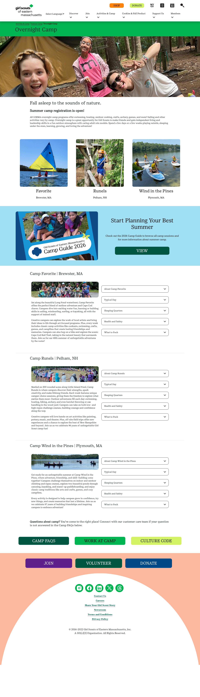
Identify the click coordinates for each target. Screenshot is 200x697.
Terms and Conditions (100, 614)
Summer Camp (36, 24)
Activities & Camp (22, 24)
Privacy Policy (100, 619)
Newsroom (100, 610)
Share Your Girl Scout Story (100, 605)
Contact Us (100, 596)
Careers (100, 600)
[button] (152, 6)
